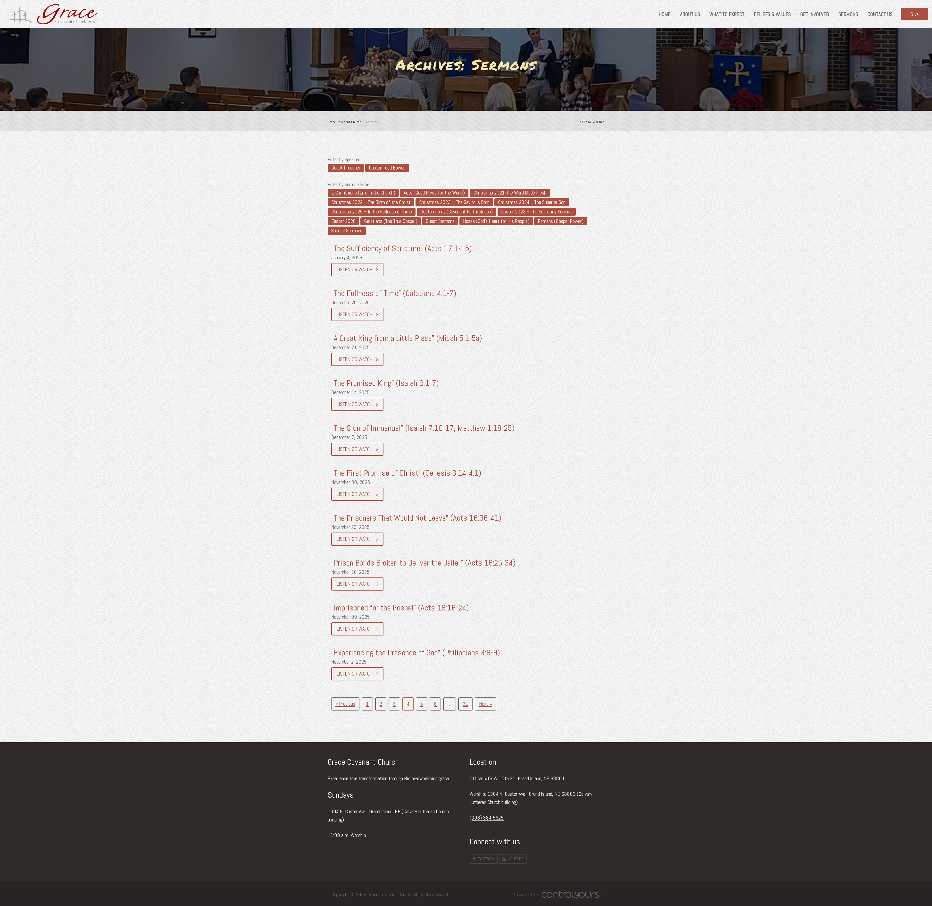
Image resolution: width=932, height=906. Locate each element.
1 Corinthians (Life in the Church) (363, 192)
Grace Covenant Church (344, 122)
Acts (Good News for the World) (434, 192)
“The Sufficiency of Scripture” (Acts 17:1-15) (401, 248)
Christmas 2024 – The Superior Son (532, 202)
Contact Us (879, 14)
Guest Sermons (440, 221)
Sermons (848, 14)
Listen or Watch (355, 269)
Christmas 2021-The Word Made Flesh (509, 192)
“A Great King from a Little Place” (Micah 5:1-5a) (406, 338)
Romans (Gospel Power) (560, 221)
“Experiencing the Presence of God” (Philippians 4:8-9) (415, 652)
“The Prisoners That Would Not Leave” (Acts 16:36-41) (416, 518)
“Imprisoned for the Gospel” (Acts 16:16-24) (400, 607)
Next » (485, 704)
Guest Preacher (345, 167)
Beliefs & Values (772, 14)
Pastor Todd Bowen (387, 167)
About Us (690, 14)
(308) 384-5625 (487, 817)
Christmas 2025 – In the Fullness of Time (371, 211)
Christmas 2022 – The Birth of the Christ (371, 202)
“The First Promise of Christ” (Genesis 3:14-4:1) (406, 473)
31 (465, 704)
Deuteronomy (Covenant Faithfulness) (456, 211)
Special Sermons (346, 230)
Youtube (515, 859)
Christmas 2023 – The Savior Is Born (454, 202)
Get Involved (814, 14)
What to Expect (726, 14)
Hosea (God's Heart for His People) (496, 221)
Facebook (486, 859)
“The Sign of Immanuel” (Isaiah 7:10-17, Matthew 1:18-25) (423, 428)
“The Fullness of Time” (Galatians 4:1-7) (393, 293)
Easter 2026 (343, 221)
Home (665, 14)
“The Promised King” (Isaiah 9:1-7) (385, 383)
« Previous (345, 704)
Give (914, 14)
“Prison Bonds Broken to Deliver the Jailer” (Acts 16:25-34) (423, 563)
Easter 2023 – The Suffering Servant (536, 211)
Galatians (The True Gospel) (390, 221)
